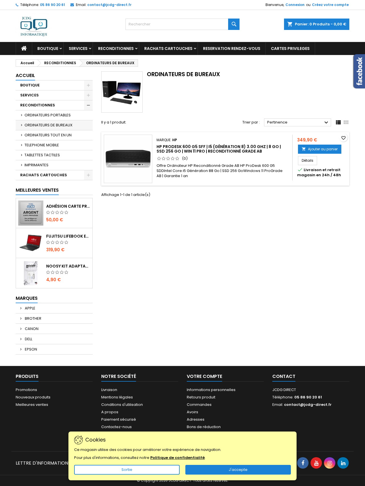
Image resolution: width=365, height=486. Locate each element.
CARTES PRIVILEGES (290, 48)
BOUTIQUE (47, 48)
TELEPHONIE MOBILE (42, 145)
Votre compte (204, 376)
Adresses (195, 419)
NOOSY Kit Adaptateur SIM (68, 266)
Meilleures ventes (32, 404)
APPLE (29, 308)
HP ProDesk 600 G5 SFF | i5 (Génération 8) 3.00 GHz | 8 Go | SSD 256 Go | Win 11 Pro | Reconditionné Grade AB (219, 149)
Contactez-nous (116, 427)
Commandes (199, 404)
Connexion (295, 4)
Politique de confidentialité (177, 457)
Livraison (109, 389)
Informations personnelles (211, 389)
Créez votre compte (330, 4)
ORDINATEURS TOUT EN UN (48, 135)
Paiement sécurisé (118, 419)
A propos (109, 412)
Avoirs (192, 412)
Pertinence (298, 122)
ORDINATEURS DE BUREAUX (48, 125)
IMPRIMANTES (36, 165)
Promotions (26, 389)
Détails (309, 160)
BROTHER (32, 318)
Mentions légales (117, 397)
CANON (31, 328)
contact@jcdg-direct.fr (109, 4)
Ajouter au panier (320, 149)
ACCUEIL (25, 75)
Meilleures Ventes (37, 190)
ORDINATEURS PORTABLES (48, 115)
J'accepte (238, 469)
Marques (27, 298)
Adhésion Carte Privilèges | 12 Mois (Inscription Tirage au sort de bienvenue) (68, 206)
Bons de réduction (204, 427)
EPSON (30, 349)
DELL (28, 339)
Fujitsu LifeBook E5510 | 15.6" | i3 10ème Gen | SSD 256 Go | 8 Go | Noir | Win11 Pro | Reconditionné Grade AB (68, 236)
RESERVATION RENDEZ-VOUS (231, 48)
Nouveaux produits (33, 397)
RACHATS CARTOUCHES (168, 48)
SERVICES (78, 48)
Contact (283, 376)
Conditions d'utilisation (122, 404)
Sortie (126, 469)
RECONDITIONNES (116, 48)
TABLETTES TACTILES (42, 155)
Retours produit (201, 397)
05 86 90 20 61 (52, 4)
